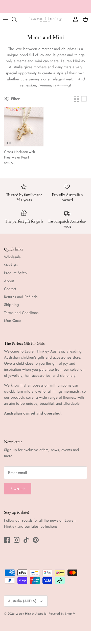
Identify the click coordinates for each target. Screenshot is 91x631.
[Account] (74, 19)
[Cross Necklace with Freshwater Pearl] (23, 126)
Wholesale (12, 257)
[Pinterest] (36, 540)
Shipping (11, 304)
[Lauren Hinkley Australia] (45, 19)
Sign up (18, 488)
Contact (10, 289)
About (9, 281)
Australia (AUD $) (22, 601)
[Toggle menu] (5, 19)
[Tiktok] (26, 540)
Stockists (11, 265)
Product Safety (15, 273)
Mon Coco (12, 320)
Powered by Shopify (62, 613)
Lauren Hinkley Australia (31, 613)
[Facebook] (7, 540)
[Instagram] (16, 540)
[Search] (16, 19)
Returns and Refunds (20, 297)
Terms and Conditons (21, 313)
